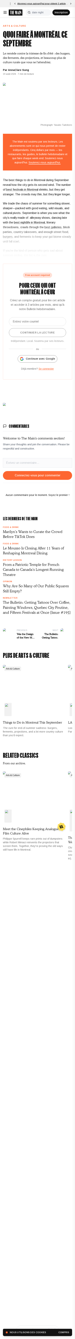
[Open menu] (5, 12)
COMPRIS (63, 1332)
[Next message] (71, 3)
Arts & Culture (14, 26)
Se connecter (46, 368)
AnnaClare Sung (18, 70)
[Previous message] (15, 3)
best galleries (53, 227)
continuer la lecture (37, 332)
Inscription (61, 12)
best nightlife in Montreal (29, 222)
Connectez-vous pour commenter (37, 475)
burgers (8, 236)
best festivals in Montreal (22, 189)
